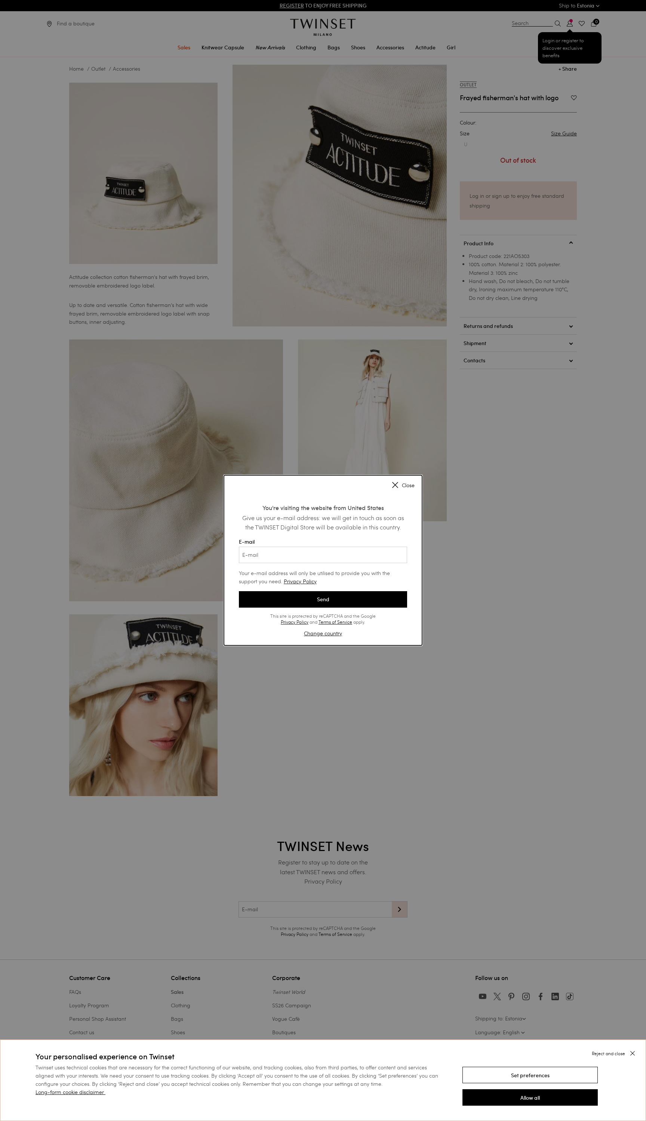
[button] (530, 1075)
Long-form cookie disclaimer (70, 1092)
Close (408, 485)
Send (323, 599)
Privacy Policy (300, 581)
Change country (323, 633)
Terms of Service (335, 622)
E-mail (247, 541)
